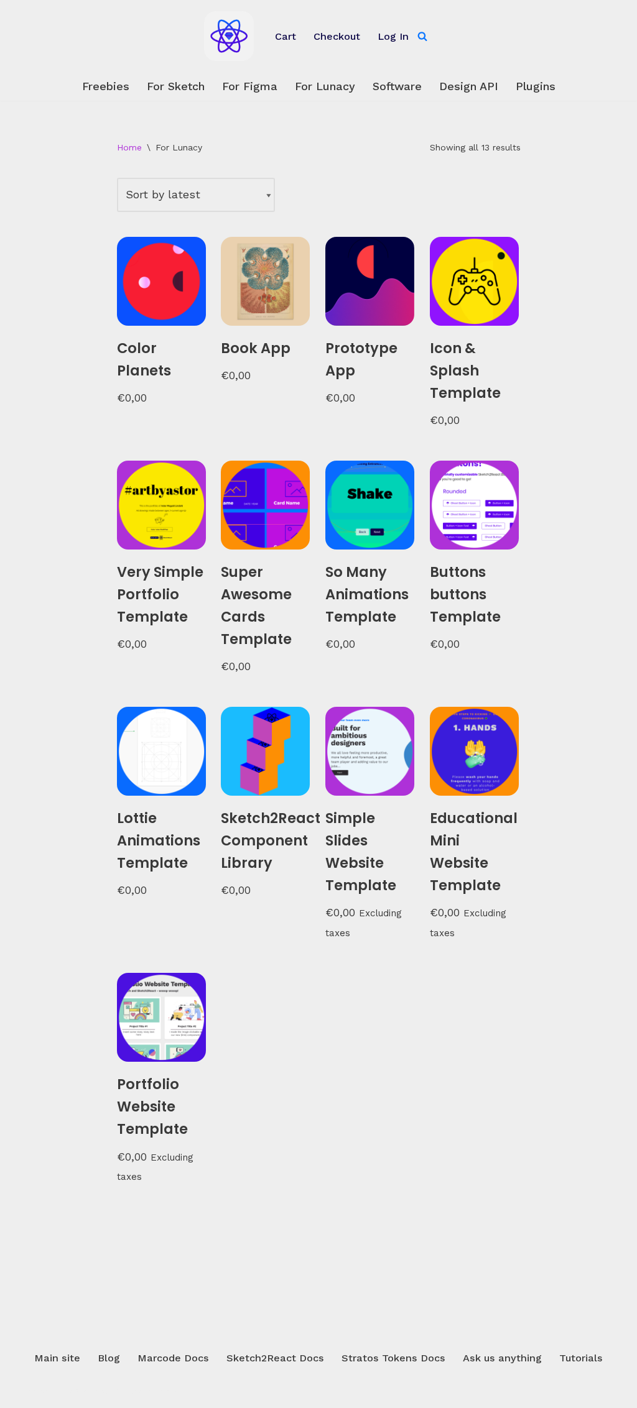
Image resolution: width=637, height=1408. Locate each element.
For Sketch (176, 86)
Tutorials (581, 1358)
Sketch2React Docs (275, 1358)
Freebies (105, 86)
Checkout (337, 36)
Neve (39, 1390)
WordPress (157, 1390)
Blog (109, 1358)
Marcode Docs (173, 1358)
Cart (285, 36)
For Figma (249, 86)
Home (129, 147)
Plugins (536, 86)
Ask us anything (502, 1358)
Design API (468, 86)
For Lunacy (325, 86)
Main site (57, 1358)
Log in (393, 36)
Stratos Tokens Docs (393, 1358)
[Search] (422, 36)
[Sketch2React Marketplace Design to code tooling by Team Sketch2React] (229, 36)
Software (397, 86)
